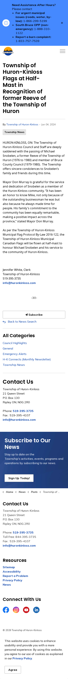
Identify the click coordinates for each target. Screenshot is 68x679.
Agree (12, 670)
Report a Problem (15, 576)
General (8, 348)
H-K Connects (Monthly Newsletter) (27, 359)
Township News (14, 132)
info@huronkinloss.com (19, 283)
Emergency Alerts (14, 354)
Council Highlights (15, 343)
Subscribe (35, 314)
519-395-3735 (23, 411)
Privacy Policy (12, 580)
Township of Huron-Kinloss (22, 124)
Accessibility (12, 571)
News (7, 584)
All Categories (19, 335)
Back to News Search (22, 321)
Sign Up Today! (19, 478)
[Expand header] (62, 51)
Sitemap (9, 567)
